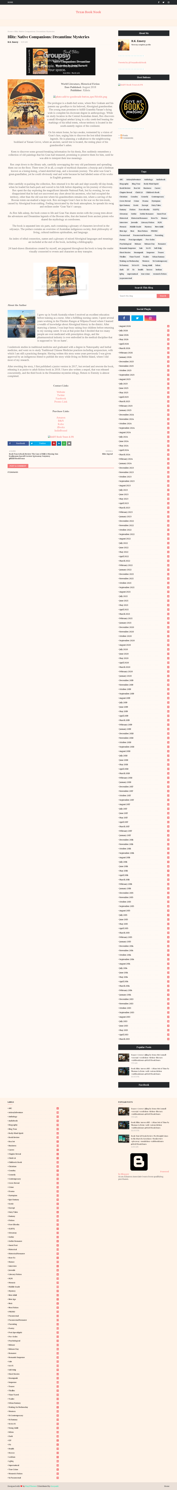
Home (10, 2)
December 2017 (144, 787)
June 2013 (144, 1026)
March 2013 (144, 1039)
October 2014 (144, 955)
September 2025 (144, 375)
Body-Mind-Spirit (151, 184)
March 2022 (144, 561)
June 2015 (144, 919)
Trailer (146, 257)
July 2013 (144, 1021)
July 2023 (144, 490)
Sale (141, 248)
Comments (127, 138)
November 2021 (144, 578)
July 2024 (144, 437)
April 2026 (144, 344)
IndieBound (60, 430)
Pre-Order (150, 240)
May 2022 (144, 552)
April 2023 (144, 503)
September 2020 (144, 640)
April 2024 (144, 450)
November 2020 (144, 632)
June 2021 (144, 601)
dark (121, 270)
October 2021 (144, 583)
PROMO (154, 231)
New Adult (159, 227)
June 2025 (144, 388)
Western (145, 261)
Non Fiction (143, 231)
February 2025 (144, 406)
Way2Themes (31, 1486)
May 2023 (144, 499)
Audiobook (160, 180)
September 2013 (144, 1012)
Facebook (61, 398)
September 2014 (144, 959)
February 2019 (144, 725)
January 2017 (144, 835)
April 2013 (144, 1035)
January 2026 (144, 357)
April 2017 (144, 822)
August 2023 (144, 485)
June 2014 (144, 973)
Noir (132, 231)
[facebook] (158, 2)
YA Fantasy (124, 265)
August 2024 (144, 432)
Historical (124, 218)
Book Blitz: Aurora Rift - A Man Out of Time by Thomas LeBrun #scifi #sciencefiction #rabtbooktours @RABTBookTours (150, 1071)
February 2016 (144, 884)
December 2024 (144, 415)
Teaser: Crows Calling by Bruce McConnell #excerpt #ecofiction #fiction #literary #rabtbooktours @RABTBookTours (148, 1057)
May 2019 (144, 711)
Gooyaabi (54, 1486)
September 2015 (144, 906)
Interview (124, 222)
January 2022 (144, 570)
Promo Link (60, 401)
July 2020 (144, 649)
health (140, 270)
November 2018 (144, 738)
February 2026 (144, 353)
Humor (164, 218)
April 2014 (144, 981)
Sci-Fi (148, 248)
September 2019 (144, 694)
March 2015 (144, 933)
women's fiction (159, 274)
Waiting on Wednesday (129, 261)
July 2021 (144, 596)
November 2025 (144, 366)
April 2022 (144, 556)
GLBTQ (156, 210)
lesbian (159, 270)
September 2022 (144, 534)
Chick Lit (139, 192)
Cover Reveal (125, 201)
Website (61, 391)
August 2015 (144, 911)
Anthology (148, 180)
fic (133, 270)
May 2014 (144, 977)
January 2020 (144, 676)
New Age (123, 231)
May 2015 (144, 924)
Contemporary (158, 197)
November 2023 (144, 472)
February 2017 (144, 831)
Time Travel (134, 257)
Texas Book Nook (88, 12)
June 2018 (144, 760)
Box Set (137, 188)
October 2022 (144, 530)
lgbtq (122, 274)
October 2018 (144, 742)
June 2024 (144, 441)
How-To (154, 218)
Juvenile (134, 222)
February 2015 (144, 937)
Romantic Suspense (128, 248)
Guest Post (161, 214)
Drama (145, 201)
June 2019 (144, 707)
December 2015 (144, 893)
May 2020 (144, 658)
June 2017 (144, 813)
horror (149, 270)
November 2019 (144, 685)
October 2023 (144, 477)
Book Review (125, 188)
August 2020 (144, 645)
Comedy (144, 197)
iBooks (61, 427)
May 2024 (144, 446)
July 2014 (144, 968)
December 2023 (144, 468)
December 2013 (144, 999)
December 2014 (144, 946)
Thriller (123, 257)
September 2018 (144, 747)
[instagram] (168, 2)
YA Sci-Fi (135, 265)
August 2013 (144, 1017)
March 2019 (144, 720)
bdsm (158, 265)
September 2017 (144, 800)
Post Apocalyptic (135, 240)
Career (157, 188)
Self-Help (158, 248)
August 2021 (144, 592)
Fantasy (123, 210)
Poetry (122, 240)
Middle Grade (135, 227)
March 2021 (144, 614)
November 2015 (144, 897)
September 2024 (144, 428)
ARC (121, 180)
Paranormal (125, 235)
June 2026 (144, 335)
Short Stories (125, 252)
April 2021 (144, 609)
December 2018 (144, 733)
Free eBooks (144, 210)
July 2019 (144, 702)
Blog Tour (136, 184)
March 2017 (144, 826)
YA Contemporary (160, 261)
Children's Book (152, 192)
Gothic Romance (146, 214)
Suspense (150, 252)
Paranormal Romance (142, 235)
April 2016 (144, 875)
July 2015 (144, 915)
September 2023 (144, 481)
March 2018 (144, 773)
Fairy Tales (156, 205)
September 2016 (144, 853)
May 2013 (144, 1030)
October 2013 (144, 1008)
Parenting (159, 235)
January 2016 (144, 888)
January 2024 (144, 463)
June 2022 (144, 547)
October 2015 (144, 902)
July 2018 (144, 756)
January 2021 (144, 623)
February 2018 (144, 778)
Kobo (61, 424)
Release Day (150, 244)
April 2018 (144, 769)
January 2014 (144, 995)
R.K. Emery (13, 42)
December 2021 (144, 574)
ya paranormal (126, 278)
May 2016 (144, 871)
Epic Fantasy (125, 205)
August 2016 (144, 857)
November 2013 (144, 1004)
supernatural (132, 274)
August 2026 (144, 326)
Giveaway (124, 214)
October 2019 (144, 689)
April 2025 (144, 397)
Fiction (132, 210)
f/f (128, 270)
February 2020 (144, 671)
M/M (160, 222)
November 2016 (144, 844)
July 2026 (144, 330)
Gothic (133, 214)
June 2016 (144, 866)
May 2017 (144, 818)
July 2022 (144, 543)
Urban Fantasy (158, 257)
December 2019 (144, 680)
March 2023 (144, 508)
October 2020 (144, 636)
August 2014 (144, 964)
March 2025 (144, 401)
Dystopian (156, 201)
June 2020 (144, 654)
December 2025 (144, 361)
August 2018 (144, 751)
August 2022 (144, 539)
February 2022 (144, 565)
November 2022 (144, 525)
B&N (61, 420)
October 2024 (144, 423)
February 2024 (144, 459)
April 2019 (144, 716)
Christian (123, 197)
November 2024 (144, 419)
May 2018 (144, 764)
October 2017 (144, 795)
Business (147, 188)
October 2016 (144, 849)
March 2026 (144, 348)
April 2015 (144, 928)
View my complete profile (141, 45)
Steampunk (138, 252)
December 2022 (144, 521)
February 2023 (144, 512)
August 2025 (144, 379)
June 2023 (144, 494)
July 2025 (144, 384)
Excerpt (145, 205)
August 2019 (144, 698)
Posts (125, 135)
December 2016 (144, 840)
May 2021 (144, 605)
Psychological (125, 244)
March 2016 (144, 880)
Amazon (60, 417)
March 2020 (144, 667)
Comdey (134, 197)
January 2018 (144, 782)
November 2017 (144, 791)
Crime (136, 201)
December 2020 (144, 627)
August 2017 (144, 804)
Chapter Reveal (126, 192)
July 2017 (144, 809)
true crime (145, 274)
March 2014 (144, 986)
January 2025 (144, 410)
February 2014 (144, 990)
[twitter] (163, 2)
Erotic (135, 205)
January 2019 (144, 729)
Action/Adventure (133, 180)
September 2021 (144, 587)
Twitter (61, 395)
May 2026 (144, 339)
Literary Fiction (147, 222)
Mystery (148, 227)
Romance (162, 244)
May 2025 (144, 392)
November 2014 (144, 950)
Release (138, 244)
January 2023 (144, 516)
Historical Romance (139, 218)
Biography (124, 184)
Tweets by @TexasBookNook (132, 62)
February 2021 (144, 618)
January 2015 (144, 942)
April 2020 (144, 663)
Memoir (123, 227)
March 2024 (144, 454)
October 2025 (144, 370)
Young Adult (147, 265)
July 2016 (144, 862)
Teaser (161, 252)
